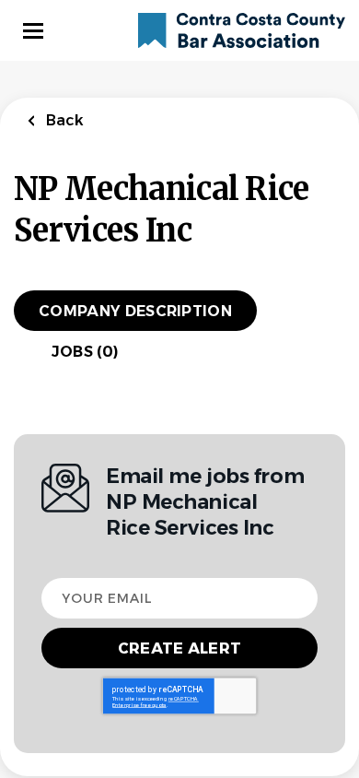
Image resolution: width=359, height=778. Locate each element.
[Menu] (33, 31)
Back (63, 120)
